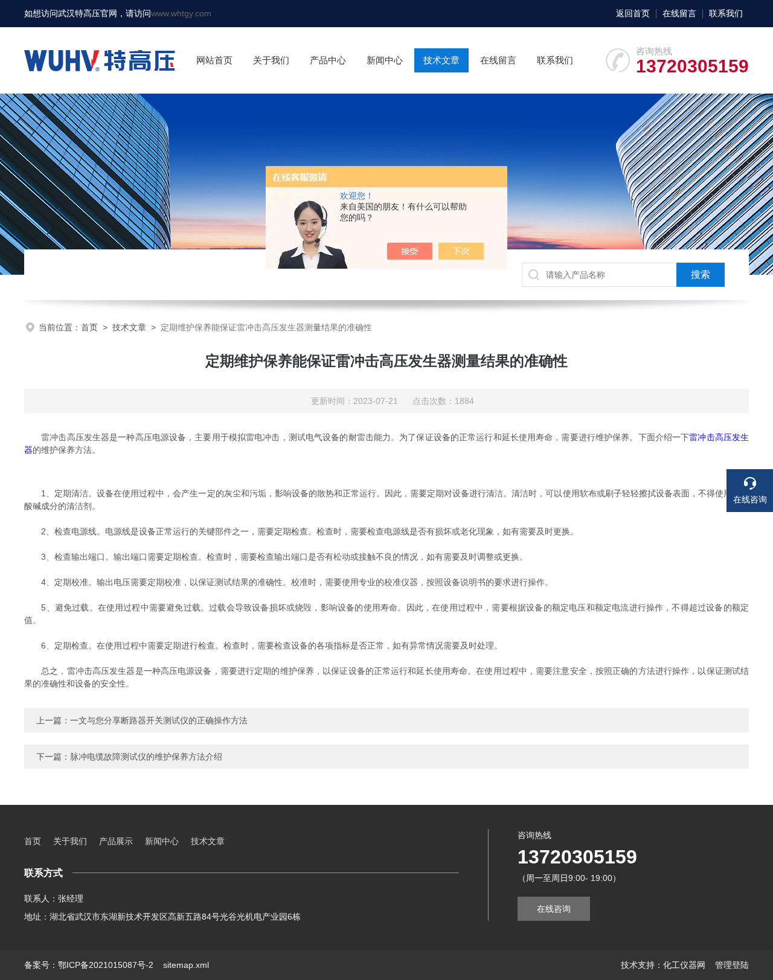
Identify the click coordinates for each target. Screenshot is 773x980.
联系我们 (726, 13)
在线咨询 (554, 909)
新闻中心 (385, 60)
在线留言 (679, 13)
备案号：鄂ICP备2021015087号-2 (88, 965)
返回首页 (633, 13)
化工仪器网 (684, 965)
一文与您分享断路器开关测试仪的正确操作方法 (159, 720)
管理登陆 (732, 965)
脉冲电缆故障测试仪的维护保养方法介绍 (146, 756)
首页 (89, 327)
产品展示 (116, 841)
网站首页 (214, 60)
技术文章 (441, 60)
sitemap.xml (186, 965)
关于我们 (271, 60)
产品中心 (328, 60)
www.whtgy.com (181, 13)
